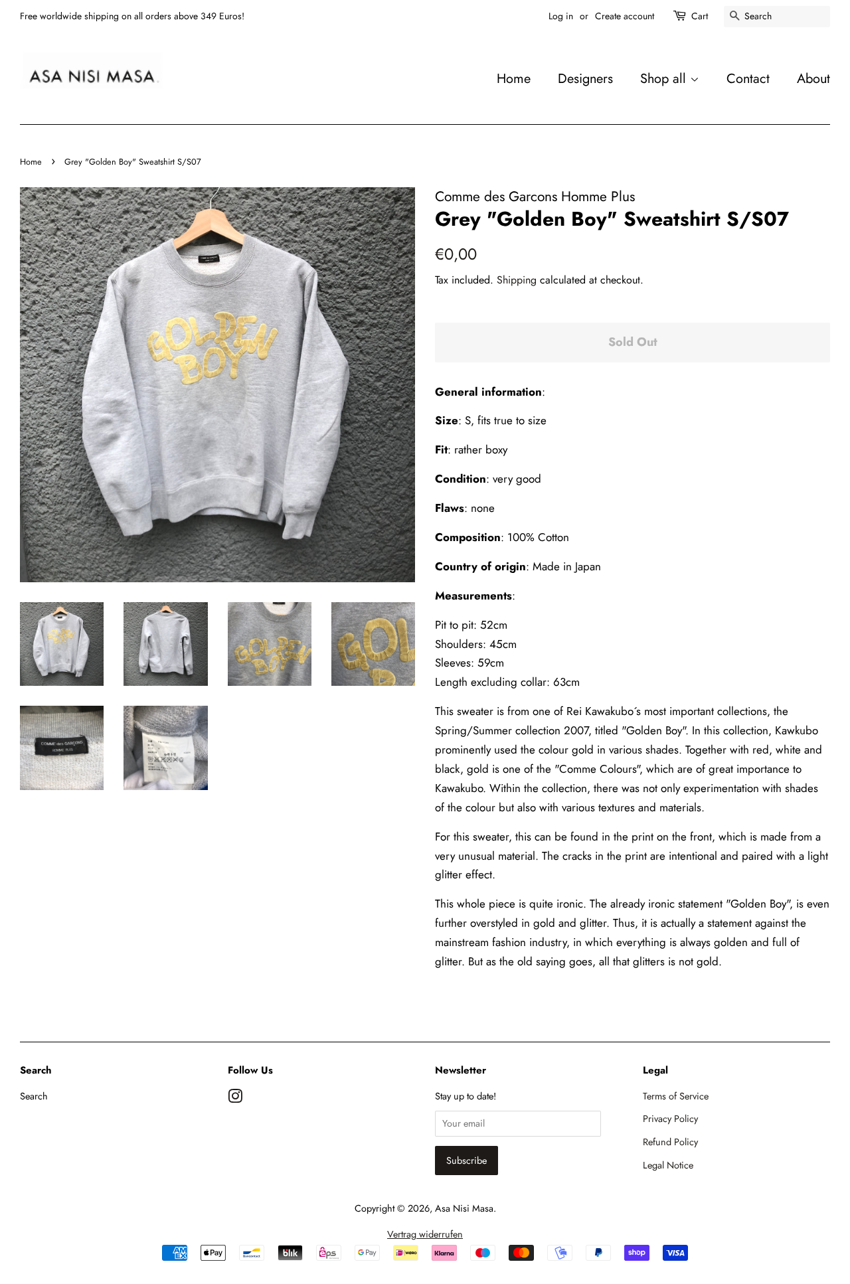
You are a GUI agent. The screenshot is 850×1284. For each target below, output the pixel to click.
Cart (699, 16)
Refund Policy (670, 1142)
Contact (748, 78)
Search (34, 1096)
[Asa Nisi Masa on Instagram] (235, 1098)
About (813, 78)
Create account (624, 16)
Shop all (665, 78)
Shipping (517, 279)
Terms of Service (676, 1096)
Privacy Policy (670, 1118)
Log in (561, 16)
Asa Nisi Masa (464, 1208)
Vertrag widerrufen (425, 1234)
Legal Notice (668, 1165)
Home (514, 78)
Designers (585, 78)
